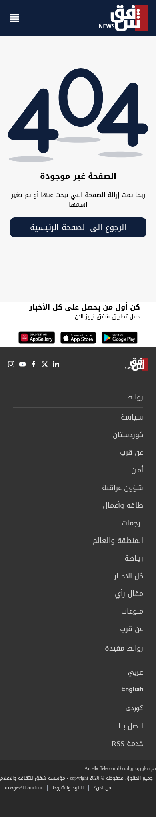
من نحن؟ (102, 788)
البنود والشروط (68, 788)
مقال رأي (129, 593)
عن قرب (131, 452)
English (132, 690)
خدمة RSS (127, 743)
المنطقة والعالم (117, 540)
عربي (135, 673)
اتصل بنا (130, 726)
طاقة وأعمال (123, 505)
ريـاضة (133, 558)
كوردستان (128, 435)
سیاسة (132, 417)
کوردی (134, 708)
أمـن (137, 470)
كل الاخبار (128, 576)
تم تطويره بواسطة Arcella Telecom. (119, 768)
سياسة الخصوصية (23, 788)
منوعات (132, 611)
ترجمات (132, 523)
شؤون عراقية (122, 488)
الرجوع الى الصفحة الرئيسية (78, 227)
